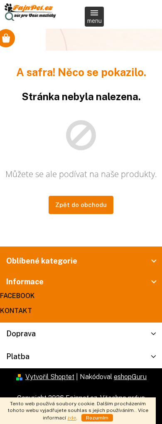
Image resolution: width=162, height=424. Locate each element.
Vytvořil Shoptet (49, 377)
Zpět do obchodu (81, 204)
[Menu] (94, 17)
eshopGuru (130, 377)
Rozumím (97, 418)
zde (71, 418)
